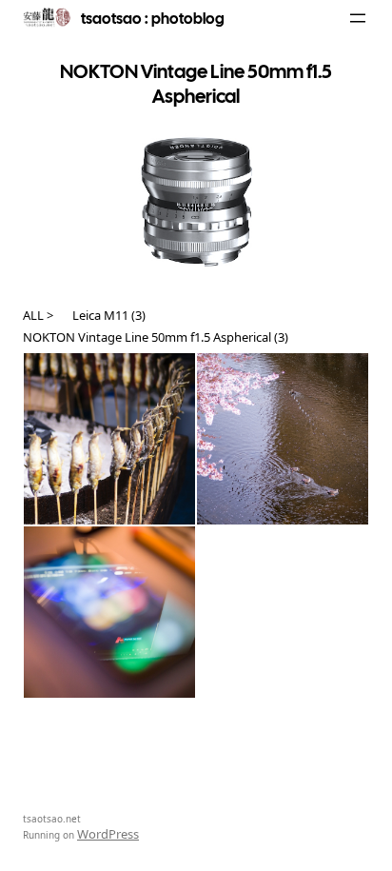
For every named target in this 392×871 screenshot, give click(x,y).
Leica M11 (100, 315)
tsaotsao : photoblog (153, 19)
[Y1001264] (282, 439)
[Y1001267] (109, 439)
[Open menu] (357, 18)
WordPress (108, 833)
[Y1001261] (109, 612)
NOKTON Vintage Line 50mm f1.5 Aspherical (147, 337)
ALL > (38, 315)
